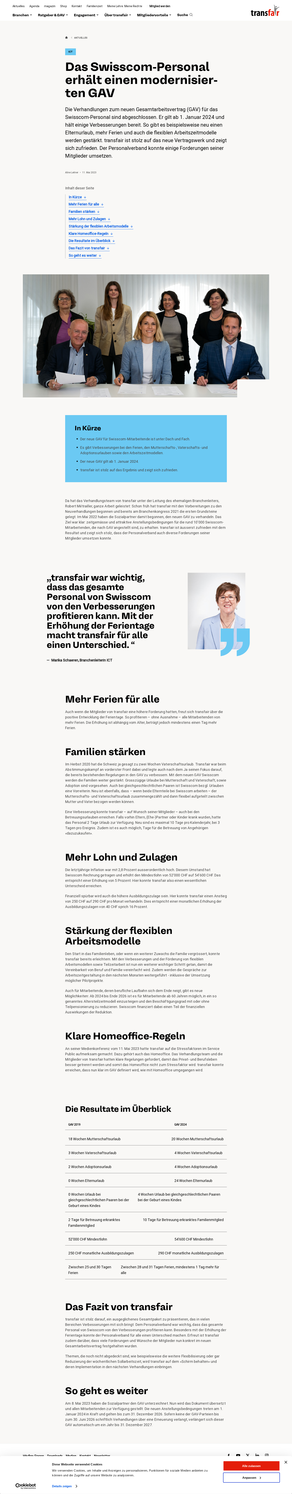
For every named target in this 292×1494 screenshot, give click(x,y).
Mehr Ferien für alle (84, 204)
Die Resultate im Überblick (89, 241)
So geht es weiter (83, 255)
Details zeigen (62, 1486)
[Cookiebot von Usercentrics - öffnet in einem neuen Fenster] (25, 1486)
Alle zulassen (251, 1466)
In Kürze (75, 197)
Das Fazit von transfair (87, 248)
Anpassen (249, 1477)
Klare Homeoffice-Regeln (88, 233)
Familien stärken (82, 211)
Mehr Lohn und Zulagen (87, 219)
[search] (185, 15)
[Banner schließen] (285, 1462)
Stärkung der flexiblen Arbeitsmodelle (99, 226)
